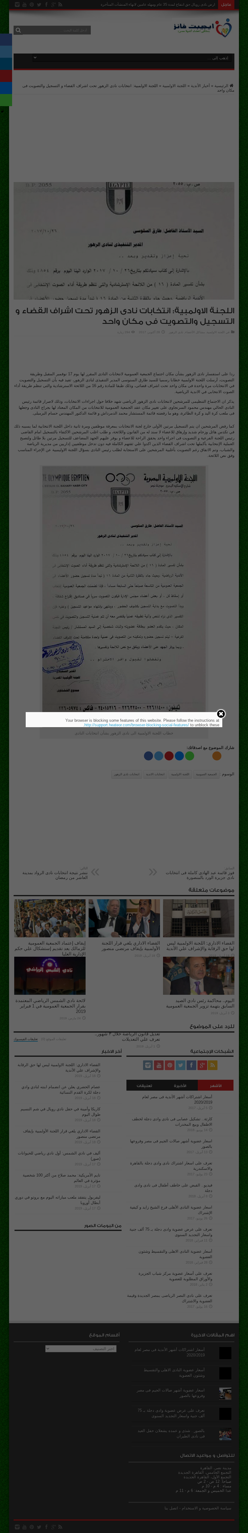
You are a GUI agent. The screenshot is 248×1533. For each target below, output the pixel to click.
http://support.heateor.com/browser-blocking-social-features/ (136, 725)
